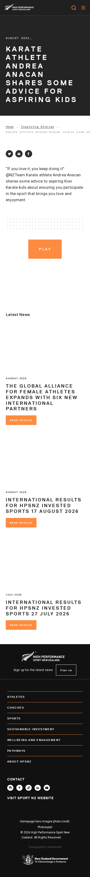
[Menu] (83, 7)
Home (10, 126)
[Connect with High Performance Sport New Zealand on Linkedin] (38, 788)
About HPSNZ (19, 761)
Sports (14, 718)
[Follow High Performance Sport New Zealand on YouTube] (47, 788)
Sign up (66, 670)
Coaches (15, 707)
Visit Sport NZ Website (30, 798)
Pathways (16, 751)
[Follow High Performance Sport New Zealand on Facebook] (19, 788)
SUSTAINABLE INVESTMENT (30, 729)
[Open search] (74, 7)
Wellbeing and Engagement (34, 740)
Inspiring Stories (37, 126)
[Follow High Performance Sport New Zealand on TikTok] (28, 788)
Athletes (16, 697)
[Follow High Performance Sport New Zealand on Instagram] (10, 788)
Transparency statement (45, 847)
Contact (16, 779)
